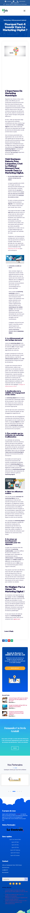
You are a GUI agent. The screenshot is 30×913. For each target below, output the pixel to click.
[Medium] (12, 640)
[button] (24, 11)
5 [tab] (19, 791)
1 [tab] (8, 791)
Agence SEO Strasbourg (15, 850)
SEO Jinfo (18, 814)
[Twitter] (6, 640)
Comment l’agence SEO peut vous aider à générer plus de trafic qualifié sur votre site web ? (18, 699)
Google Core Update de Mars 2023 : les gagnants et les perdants (18, 705)
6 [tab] (21, 791)
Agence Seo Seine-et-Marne (15, 839)
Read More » (12, 702)
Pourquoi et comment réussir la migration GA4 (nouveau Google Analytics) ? (16, 713)
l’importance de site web (14, 248)
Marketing (7, 20)
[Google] (20, 884)
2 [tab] (10, 791)
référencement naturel (18, 20)
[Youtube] (9, 640)
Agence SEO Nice (15, 845)
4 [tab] (16, 791)
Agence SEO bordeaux (15, 855)
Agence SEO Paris (15, 847)
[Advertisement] (15, 73)
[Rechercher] (26, 879)
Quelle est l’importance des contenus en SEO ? (16, 900)
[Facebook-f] (3, 640)
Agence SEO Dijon (15, 842)
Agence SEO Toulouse (15, 852)
